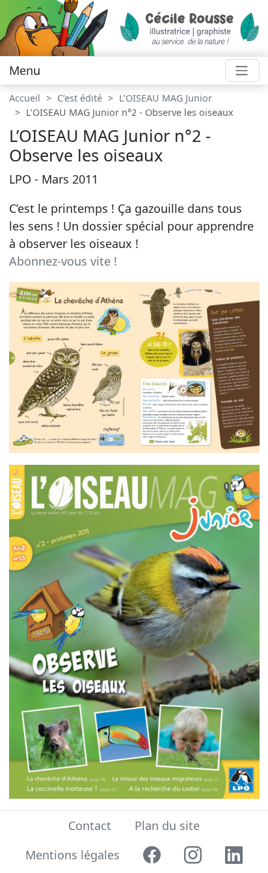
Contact (89, 825)
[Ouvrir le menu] (242, 70)
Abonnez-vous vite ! (63, 261)
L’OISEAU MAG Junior (165, 98)
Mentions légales (72, 855)
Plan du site (167, 825)
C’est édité (79, 98)
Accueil (24, 98)
